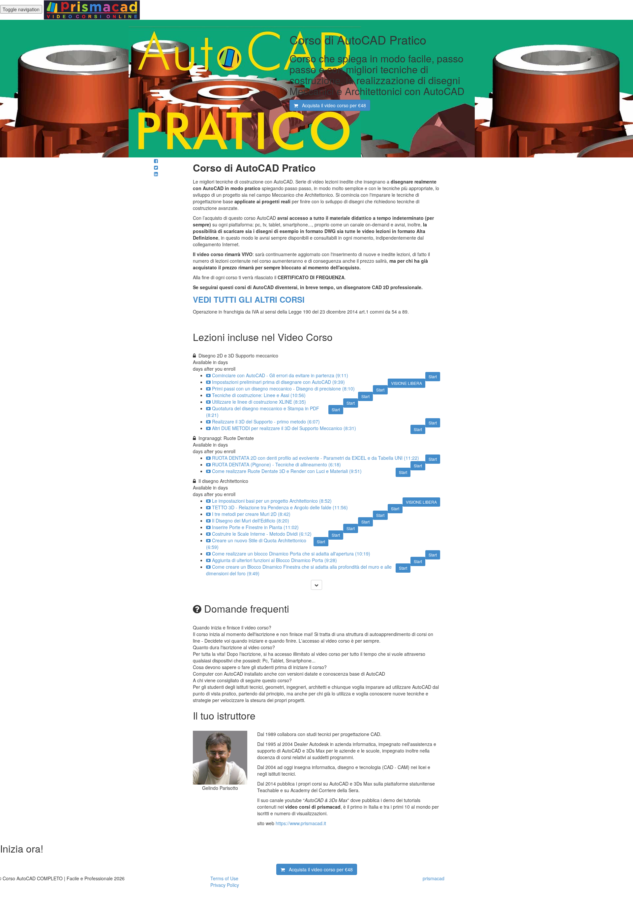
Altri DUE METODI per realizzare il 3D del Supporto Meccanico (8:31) (284, 428)
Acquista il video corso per (332, 105)
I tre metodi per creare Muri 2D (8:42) (251, 514)
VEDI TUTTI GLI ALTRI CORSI (249, 299)
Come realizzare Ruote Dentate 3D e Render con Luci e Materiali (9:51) (287, 471)
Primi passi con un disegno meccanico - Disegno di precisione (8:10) (283, 388)
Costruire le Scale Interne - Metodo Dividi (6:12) (262, 533)
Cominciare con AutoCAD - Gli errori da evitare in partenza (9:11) (280, 375)
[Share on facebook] (156, 160)
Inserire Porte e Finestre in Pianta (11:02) (255, 527)
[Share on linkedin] (156, 174)
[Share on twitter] (156, 167)
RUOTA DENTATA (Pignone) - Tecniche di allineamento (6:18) (276, 464)
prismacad (433, 878)
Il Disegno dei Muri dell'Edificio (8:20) (250, 520)
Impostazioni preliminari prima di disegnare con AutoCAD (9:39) (278, 382)
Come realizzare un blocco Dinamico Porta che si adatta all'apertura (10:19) (291, 553)
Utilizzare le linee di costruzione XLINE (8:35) (259, 401)
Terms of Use (224, 878)
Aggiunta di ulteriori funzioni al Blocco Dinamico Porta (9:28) (274, 560)
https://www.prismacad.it (301, 823)
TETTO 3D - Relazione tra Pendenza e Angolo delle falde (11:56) (280, 507)
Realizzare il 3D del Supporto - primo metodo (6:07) (266, 421)
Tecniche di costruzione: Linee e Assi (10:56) (259, 395)
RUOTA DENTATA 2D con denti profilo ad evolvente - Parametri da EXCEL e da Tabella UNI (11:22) (315, 457)
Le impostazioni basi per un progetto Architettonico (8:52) (272, 500)
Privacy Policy (224, 885)
